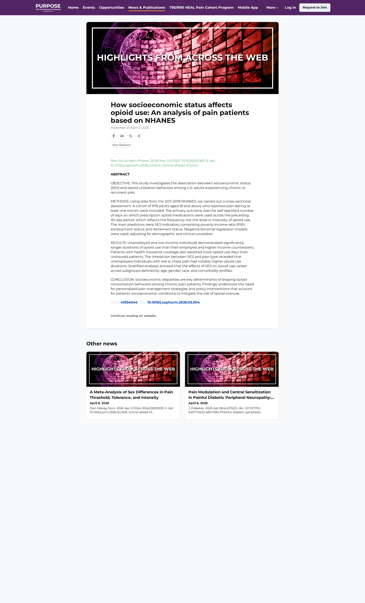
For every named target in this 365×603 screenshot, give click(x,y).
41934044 (129, 302)
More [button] (273, 10)
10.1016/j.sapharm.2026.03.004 (173, 302)
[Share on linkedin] (122, 136)
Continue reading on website (133, 316)
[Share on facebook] (114, 136)
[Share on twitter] (130, 136)
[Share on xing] (139, 136)
